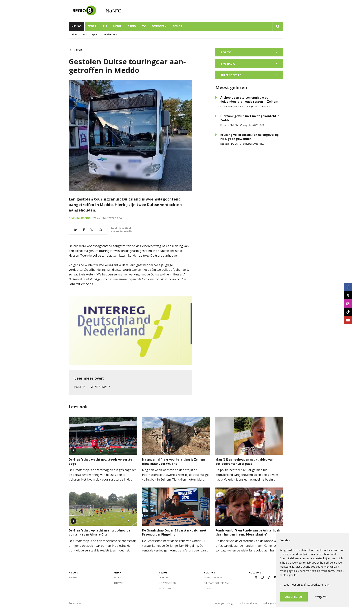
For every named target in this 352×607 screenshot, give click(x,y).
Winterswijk (100, 387)
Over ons (164, 577)
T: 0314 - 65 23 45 (213, 577)
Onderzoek (110, 34)
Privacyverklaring (223, 603)
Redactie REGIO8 (79, 218)
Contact (209, 588)
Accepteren (293, 597)
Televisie (118, 583)
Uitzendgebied (167, 583)
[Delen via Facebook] (83, 229)
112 (105, 26)
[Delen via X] (91, 229)
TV (144, 26)
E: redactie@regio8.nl (216, 583)
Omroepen (159, 26)
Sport (92, 26)
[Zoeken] (277, 26)
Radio (132, 26)
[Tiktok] (268, 577)
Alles (74, 34)
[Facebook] (250, 577)
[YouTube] (275, 577)
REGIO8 (177, 26)
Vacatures (165, 588)
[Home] (84, 11)
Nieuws (77, 26)
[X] (255, 577)
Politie (79, 387)
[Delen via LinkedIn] (76, 229)
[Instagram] (262, 577)
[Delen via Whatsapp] (100, 229)
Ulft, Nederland (123, 11)
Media (117, 26)
